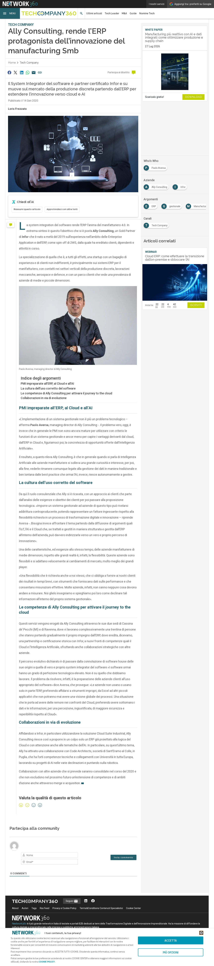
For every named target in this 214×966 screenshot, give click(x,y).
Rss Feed (44, 908)
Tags (34, 908)
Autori (25, 908)
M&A (124, 13)
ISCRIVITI (196, 305)
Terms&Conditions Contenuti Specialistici (101, 908)
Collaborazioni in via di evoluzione (44, 398)
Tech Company (29, 62)
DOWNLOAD (193, 97)
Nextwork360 (19, 923)
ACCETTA (171, 940)
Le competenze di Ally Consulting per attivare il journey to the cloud (66, 393)
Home (12, 62)
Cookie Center (133, 908)
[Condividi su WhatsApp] (27, 72)
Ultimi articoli (94, 13)
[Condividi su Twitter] (15, 72)
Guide (133, 13)
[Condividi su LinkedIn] (21, 72)
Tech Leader (112, 13)
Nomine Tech (146, 13)
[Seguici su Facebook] (93, 901)
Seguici (70, 901)
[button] (10, 13)
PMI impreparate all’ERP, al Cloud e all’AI (47, 383)
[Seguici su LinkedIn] (86, 901)
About (15, 908)
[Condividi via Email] (33, 72)
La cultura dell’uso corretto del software (48, 388)
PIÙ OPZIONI (170, 952)
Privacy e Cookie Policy (64, 908)
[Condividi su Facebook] (9, 72)
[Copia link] (39, 72)
